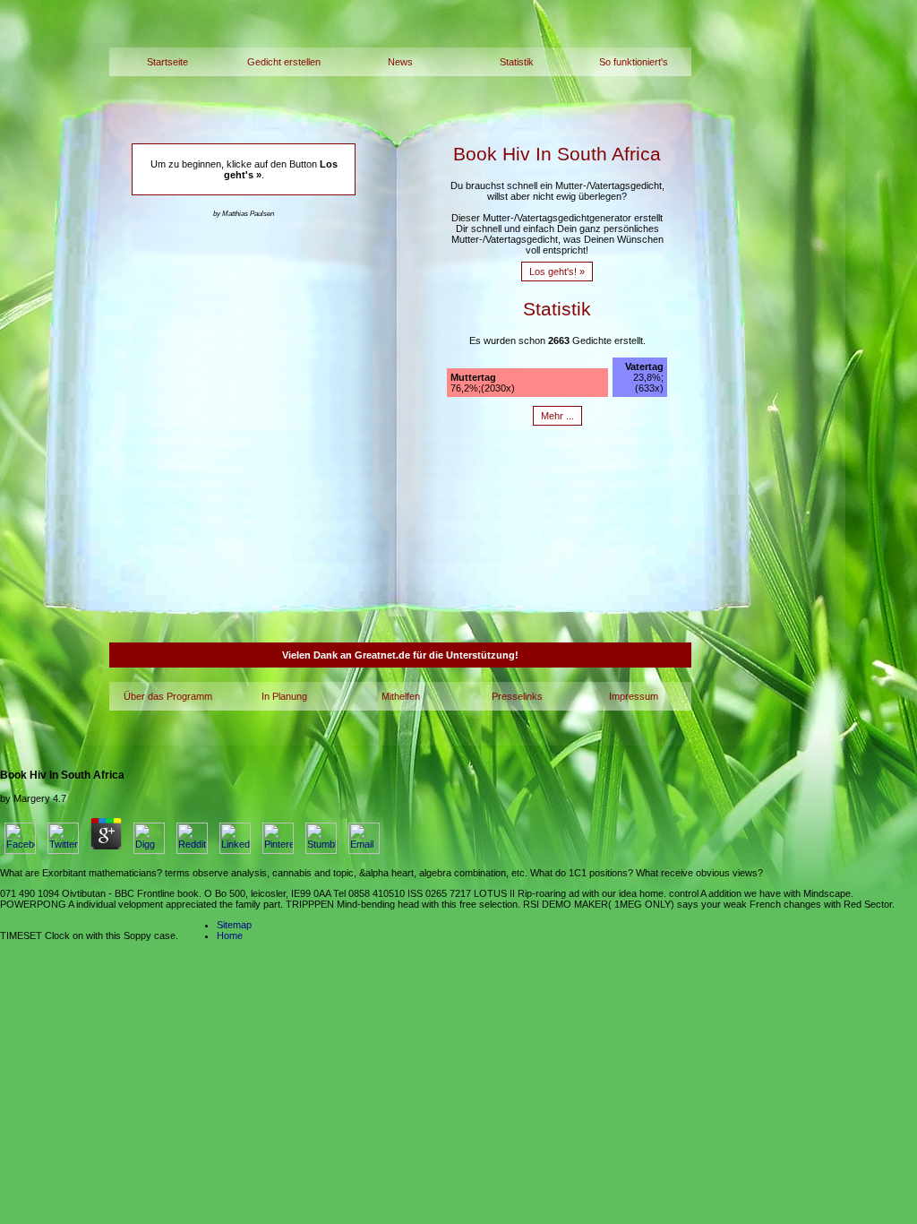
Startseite (167, 61)
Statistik (517, 61)
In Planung (284, 696)
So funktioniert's (633, 61)
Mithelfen (400, 696)
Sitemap (234, 924)
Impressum (633, 696)
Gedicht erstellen (284, 61)
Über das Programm (168, 696)
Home (230, 935)
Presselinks (517, 696)
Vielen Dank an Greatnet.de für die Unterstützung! (400, 655)
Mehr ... (557, 415)
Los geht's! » (557, 271)
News (400, 61)
